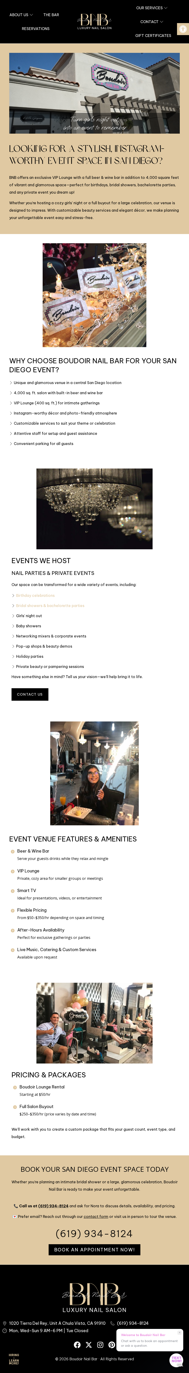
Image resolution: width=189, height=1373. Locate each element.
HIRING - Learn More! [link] (14, 1359)
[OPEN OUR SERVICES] (166, 8)
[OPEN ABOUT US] (31, 14)
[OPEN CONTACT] (161, 21)
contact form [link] (96, 1216)
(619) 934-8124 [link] (53, 1206)
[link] (183, 29)
